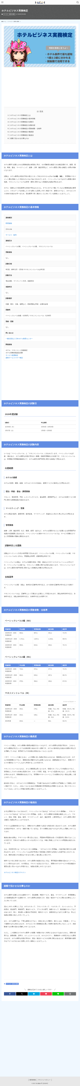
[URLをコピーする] (70, 993)
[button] (10, 993)
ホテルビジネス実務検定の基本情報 (22, 118)
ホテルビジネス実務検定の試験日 (22, 122)
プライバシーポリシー (44, 1080)
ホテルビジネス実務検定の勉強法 (22, 135)
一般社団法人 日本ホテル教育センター (19, 338)
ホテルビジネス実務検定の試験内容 (22, 125)
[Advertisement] (40, 87)
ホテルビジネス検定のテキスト (15, 872)
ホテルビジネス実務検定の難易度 (22, 132)
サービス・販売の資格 (9, 14)
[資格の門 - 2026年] (40, 2)
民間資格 (9, 223)
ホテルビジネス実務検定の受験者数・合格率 (25, 128)
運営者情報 (32, 1080)
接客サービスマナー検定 (14, 358)
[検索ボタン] (77, 2)
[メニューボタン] (2, 2)
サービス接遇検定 (12, 355)
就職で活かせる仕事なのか (19, 138)
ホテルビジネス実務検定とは (20, 115)
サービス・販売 (11, 235)
